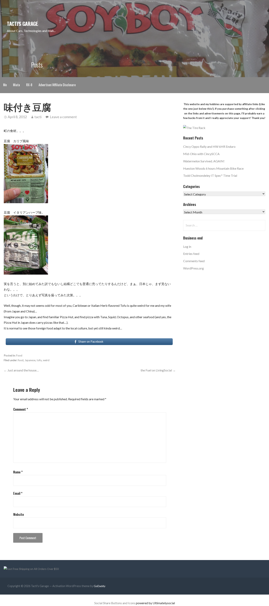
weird (46, 360)
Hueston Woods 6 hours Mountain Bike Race (213, 168)
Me (5, 84)
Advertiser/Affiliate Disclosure (57, 84)
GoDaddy (99, 586)
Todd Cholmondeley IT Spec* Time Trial (210, 175)
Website (18, 514)
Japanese (30, 360)
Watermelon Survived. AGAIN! (203, 161)
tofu (39, 360)
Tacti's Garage (22, 23)
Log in (187, 246)
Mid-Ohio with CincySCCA (201, 154)
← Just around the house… (21, 370)
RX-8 (29, 84)
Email (17, 493)
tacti (38, 117)
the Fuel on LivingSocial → (158, 370)
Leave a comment (63, 117)
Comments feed (194, 261)
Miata (16, 84)
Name (18, 472)
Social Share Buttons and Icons (114, 603)
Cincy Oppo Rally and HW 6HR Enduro (209, 146)
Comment (20, 409)
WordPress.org (193, 268)
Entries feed (191, 253)
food (20, 360)
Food (19, 355)
